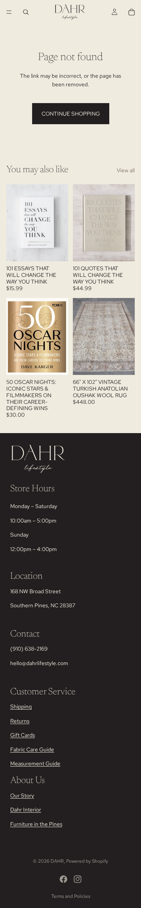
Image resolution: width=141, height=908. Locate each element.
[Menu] (9, 12)
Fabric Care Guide (32, 749)
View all (126, 170)
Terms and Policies (70, 896)
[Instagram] (77, 879)
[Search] (25, 12)
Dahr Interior (25, 809)
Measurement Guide (35, 763)
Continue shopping (71, 113)
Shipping (21, 706)
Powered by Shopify (87, 861)
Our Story (22, 795)
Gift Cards (22, 735)
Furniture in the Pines (36, 823)
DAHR (57, 861)
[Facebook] (63, 879)
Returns (19, 720)
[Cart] (131, 12)
